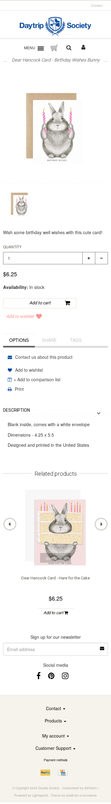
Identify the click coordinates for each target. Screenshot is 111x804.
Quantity (12, 246)
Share (49, 340)
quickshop (55, 558)
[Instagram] (65, 675)
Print (19, 389)
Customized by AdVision (79, 788)
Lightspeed (40, 795)
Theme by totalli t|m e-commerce (74, 795)
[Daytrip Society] (56, 26)
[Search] (68, 48)
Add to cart (53, 612)
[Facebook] (38, 675)
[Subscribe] (55, 646)
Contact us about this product (43, 357)
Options (19, 340)
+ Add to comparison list (37, 379)
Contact (97, 5)
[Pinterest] (51, 675)
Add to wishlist (20, 316)
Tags (75, 340)
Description (16, 410)
